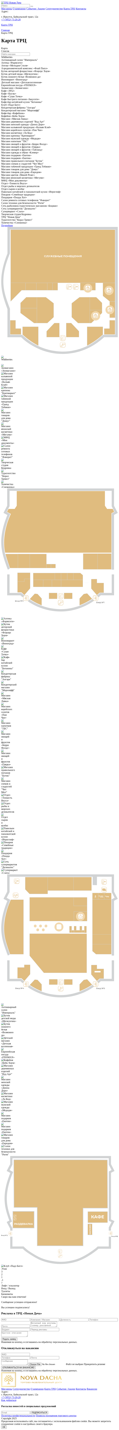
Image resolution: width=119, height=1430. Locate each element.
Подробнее (7, 225)
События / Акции (35, 8)
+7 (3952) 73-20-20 (11, 19)
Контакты (81, 8)
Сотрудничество (54, 8)
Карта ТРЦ (69, 8)
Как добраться (8, 1400)
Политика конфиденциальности (18, 1415)
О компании (19, 8)
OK (3, 1427)
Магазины (6, 8)
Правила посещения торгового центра (56, 1415)
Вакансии (92, 1389)
